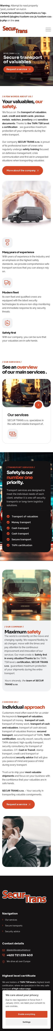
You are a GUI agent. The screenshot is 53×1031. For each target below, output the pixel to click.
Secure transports (13, 925)
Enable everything (26, 1014)
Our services (18, 415)
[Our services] (38, 405)
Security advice (12, 931)
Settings (26, 1022)
